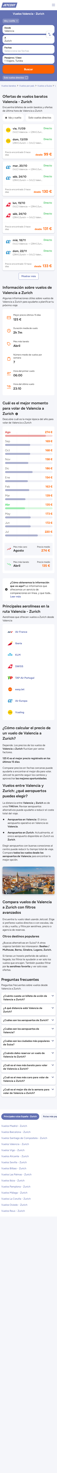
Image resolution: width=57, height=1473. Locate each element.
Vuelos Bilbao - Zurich (13, 1168)
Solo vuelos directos (39, 117)
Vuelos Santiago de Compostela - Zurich (24, 1138)
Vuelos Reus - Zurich (13, 1210)
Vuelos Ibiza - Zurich (13, 1180)
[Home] (9, 4)
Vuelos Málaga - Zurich (14, 1192)
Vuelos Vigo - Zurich (13, 1150)
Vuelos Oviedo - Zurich (14, 1204)
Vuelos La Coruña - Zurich (16, 1198)
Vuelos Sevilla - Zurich (14, 1162)
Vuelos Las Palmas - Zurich (16, 1174)
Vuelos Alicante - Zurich (15, 1156)
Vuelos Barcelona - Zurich (16, 1131)
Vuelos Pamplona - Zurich (15, 1186)
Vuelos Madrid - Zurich (14, 1125)
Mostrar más (28, 276)
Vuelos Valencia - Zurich (15, 1144)
